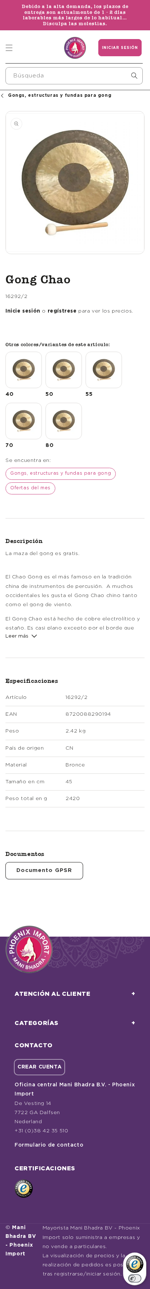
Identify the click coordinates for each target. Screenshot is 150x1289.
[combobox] (74, 76)
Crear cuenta (39, 1067)
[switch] (134, 1278)
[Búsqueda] (134, 76)
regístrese (62, 311)
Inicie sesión (22, 311)
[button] (9, 48)
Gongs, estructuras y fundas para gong (60, 473)
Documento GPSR (44, 870)
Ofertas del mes (30, 488)
